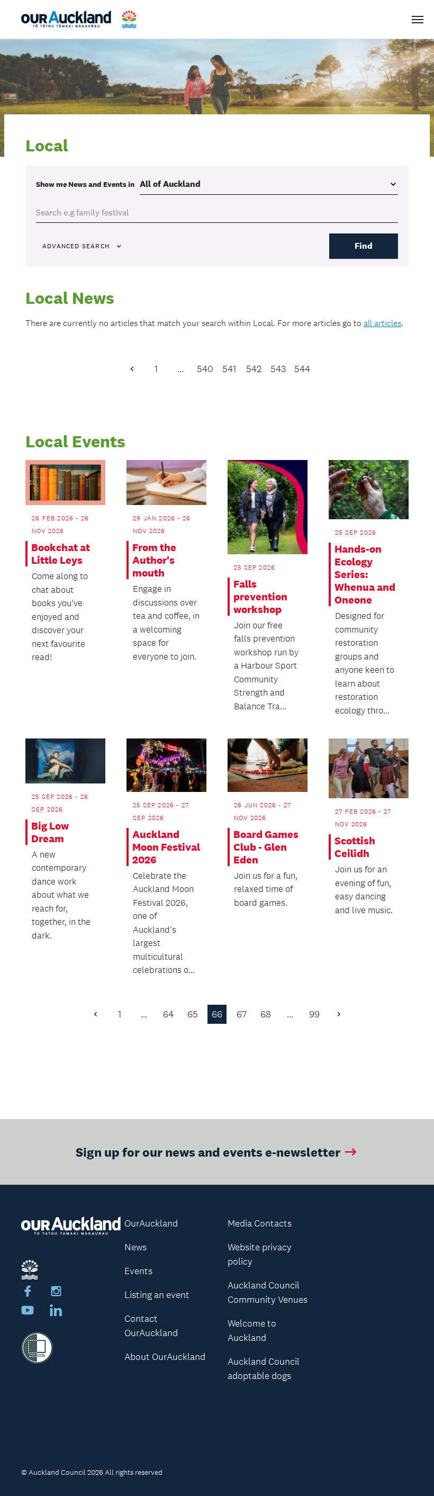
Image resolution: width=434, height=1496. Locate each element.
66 (217, 1014)
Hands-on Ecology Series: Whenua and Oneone (364, 574)
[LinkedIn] (56, 1311)
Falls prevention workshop (260, 597)
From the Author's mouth (154, 560)
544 (302, 369)
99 (314, 1014)
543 (278, 369)
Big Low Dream (50, 832)
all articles (382, 323)
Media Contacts (260, 1223)
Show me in (85, 184)
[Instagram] (56, 1292)
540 (205, 369)
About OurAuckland (164, 1357)
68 (265, 1014)
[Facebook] (27, 1292)
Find (364, 245)
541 (229, 369)
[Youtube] (27, 1311)
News (135, 1247)
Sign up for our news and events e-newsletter (208, 1151)
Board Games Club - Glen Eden (266, 847)
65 (192, 1014)
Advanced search (76, 246)
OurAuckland (151, 1223)
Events (138, 1271)
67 (242, 1014)
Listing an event (156, 1295)
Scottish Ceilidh (354, 847)
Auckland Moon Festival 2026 (166, 847)
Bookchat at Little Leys (60, 553)
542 (253, 369)
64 (168, 1014)
